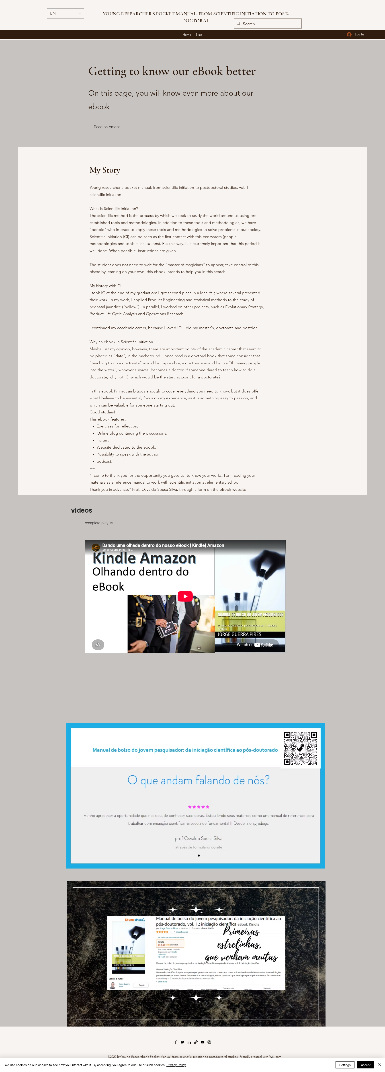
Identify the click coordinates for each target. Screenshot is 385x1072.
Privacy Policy (176, 1065)
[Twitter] (182, 1042)
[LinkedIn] (189, 1042)
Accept (366, 1065)
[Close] (379, 1064)
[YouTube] (202, 1042)
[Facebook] (176, 1042)
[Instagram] (209, 1042)
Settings (345, 1065)
